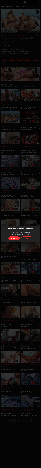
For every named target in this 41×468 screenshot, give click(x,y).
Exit (27, 238)
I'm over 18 (14, 238)
